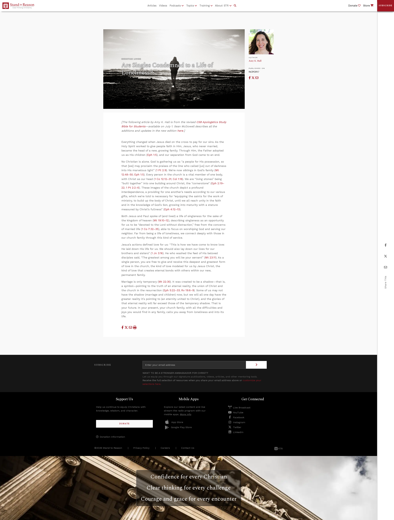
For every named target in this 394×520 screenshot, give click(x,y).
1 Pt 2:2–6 (132, 187)
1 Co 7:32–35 (150, 229)
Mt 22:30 (164, 281)
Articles (152, 5)
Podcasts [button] (175, 5)
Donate (124, 423)
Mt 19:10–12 (161, 220)
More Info (185, 414)
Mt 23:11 (210, 257)
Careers (165, 447)
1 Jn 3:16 (157, 253)
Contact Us (187, 447)
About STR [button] (222, 5)
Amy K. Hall (255, 61)
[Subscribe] (256, 365)
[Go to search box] (235, 6)
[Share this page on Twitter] (253, 77)
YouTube (238, 412)
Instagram (239, 422)
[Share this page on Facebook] (250, 77)
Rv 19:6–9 (187, 290)
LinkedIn (238, 432)
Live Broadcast (241, 407)
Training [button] (204, 5)
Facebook (238, 417)
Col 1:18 (177, 179)
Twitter (237, 427)
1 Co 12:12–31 (163, 179)
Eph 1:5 (152, 154)
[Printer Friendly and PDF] (135, 327)
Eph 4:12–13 (172, 209)
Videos (163, 5)
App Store (177, 422)
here (180, 130)
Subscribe (385, 5)
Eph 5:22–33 (172, 290)
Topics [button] (190, 5)
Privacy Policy (141, 447)
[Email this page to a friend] (256, 77)
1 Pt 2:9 (161, 170)
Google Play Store (181, 427)
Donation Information (112, 436)
